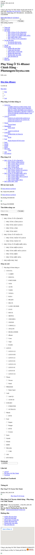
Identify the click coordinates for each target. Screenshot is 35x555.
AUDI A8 (16, 131)
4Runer (26, 113)
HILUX (10, 110)
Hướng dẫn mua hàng (14, 48)
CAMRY (10, 107)
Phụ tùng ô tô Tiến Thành (11, 473)
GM (5, 152)
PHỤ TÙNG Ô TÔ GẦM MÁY (17, 32)
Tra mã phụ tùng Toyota (15, 43)
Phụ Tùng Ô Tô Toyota (17, 496)
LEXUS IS (11, 121)
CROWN (23, 111)
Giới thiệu (7, 29)
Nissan (6, 123)
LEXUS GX (18, 119)
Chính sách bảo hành (14, 50)
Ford (5, 139)
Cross (30, 113)
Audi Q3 (10, 131)
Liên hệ (6, 58)
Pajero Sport (11, 127)
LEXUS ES (11, 119)
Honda (6, 145)
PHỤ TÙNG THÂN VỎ (15, 172)
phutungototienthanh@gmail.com (15, 509)
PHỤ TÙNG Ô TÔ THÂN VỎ (17, 34)
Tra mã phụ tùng (9, 40)
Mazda (6, 136)
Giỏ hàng (16, 17)
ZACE (26, 110)
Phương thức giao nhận (14, 55)
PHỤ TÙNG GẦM (13, 165)
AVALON (11, 113)
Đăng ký (9, 17)
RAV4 (24, 108)
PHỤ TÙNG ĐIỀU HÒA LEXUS (18, 176)
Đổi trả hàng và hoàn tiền (15, 51)
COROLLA (30, 111)
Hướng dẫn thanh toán (14, 53)
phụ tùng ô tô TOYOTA (14, 11)
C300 (9, 150)
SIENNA (10, 111)
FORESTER (11, 134)
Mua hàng (3, 89)
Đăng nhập (4, 17)
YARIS (14, 108)
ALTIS (10, 108)
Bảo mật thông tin (13, 56)
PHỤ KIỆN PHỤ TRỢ (14, 37)
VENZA (19, 108)
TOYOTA (7, 105)
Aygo (9, 115)
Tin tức (6, 45)
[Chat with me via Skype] (8, 188)
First (5, 92)
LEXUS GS (18, 121)
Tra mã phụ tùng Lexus (14, 42)
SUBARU (7, 132)
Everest (22, 140)
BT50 (9, 137)
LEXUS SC (26, 119)
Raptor (10, 140)
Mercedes (7, 148)
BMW (6, 147)
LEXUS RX (19, 118)
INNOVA (16, 107)
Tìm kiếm (20, 21)
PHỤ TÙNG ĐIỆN (13, 178)
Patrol (14, 124)
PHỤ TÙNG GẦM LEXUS (16, 162)
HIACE (30, 110)
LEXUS (6, 116)
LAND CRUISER (18, 110)
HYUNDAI (7, 153)
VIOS (29, 107)
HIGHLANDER (19, 113)
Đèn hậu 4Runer (8, 82)
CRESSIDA (17, 111)
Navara (10, 124)
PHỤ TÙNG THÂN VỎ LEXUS (17, 170)
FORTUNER (23, 107)
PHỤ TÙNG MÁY (13, 167)
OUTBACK (19, 134)
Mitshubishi (7, 126)
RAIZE (13, 115)
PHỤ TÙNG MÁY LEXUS (16, 163)
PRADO (28, 108)
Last (5, 98)
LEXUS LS (26, 118)
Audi (5, 129)
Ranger (14, 140)
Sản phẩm (7, 30)
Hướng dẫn (7, 47)
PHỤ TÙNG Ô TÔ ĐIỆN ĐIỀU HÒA (19, 35)
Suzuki (6, 144)
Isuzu (5, 142)
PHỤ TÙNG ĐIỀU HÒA (15, 180)
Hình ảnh (7, 59)
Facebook (7, 475)
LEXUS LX (11, 118)
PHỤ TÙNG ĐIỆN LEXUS (16, 175)
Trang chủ (7, 27)
